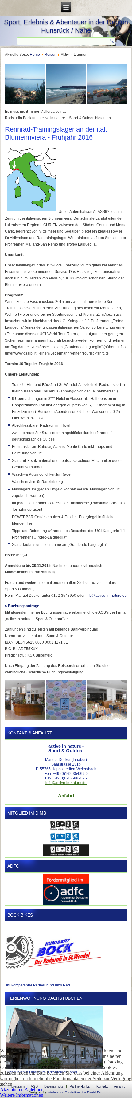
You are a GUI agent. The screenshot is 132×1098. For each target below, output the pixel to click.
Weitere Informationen (21, 1095)
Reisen (50, 54)
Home (35, 54)
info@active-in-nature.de (106, 595)
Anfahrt (66, 795)
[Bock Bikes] (53, 980)
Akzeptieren (12, 1089)
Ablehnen (34, 1089)
